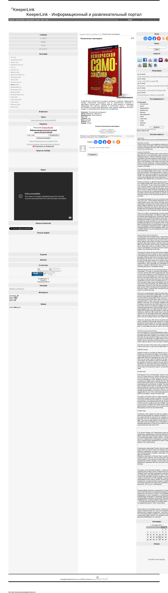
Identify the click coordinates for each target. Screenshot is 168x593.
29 (163, 539)
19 (153, 537)
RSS (46, 19)
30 (166, 539)
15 (163, 534)
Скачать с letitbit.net (107, 129)
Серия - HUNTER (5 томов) (146, 81)
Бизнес (13, 62)
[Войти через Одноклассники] (118, 142)
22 (163, 537)
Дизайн (13, 72)
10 (147, 534)
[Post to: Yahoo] (160, 60)
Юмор (13, 107)
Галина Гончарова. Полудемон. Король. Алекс (152, 76)
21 (100, 34)
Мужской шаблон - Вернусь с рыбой (149, 95)
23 (166, 537)
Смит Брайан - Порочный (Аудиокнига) (150, 90)
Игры (12, 79)
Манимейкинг (15, 87)
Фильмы (13, 104)
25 (150, 539)
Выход (37, 19)
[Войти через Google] (114, 142)
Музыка (13, 92)
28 (160, 539)
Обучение (14, 99)
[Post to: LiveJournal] (150, 65)
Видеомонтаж (15, 65)
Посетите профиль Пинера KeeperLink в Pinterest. (43, 144)
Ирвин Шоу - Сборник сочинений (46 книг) (151, 85)
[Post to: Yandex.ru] (139, 65)
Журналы (14, 77)
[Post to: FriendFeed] (155, 60)
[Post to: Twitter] (139, 60)
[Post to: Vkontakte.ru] (155, 65)
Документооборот (17, 74)
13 (157, 534)
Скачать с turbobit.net (107, 132)
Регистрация (30, 19)
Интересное (15, 82)
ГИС (12, 67)
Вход (42, 19)
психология (91, 137)
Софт (12, 102)
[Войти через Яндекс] (109, 142)
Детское (13, 70)
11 (150, 534)
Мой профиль (20, 19)
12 (153, 534)
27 (157, 539)
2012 (88, 34)
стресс (96, 137)
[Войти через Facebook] (105, 142)
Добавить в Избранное (16, 289)
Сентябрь (94, 34)
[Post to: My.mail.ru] (145, 65)
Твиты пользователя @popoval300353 (43, 120)
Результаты (141, 129)
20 (157, 537)
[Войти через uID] (96, 142)
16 (166, 534)
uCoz (94, 579)
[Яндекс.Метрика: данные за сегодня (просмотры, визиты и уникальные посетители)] (43, 270)
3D (12, 57)
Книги (12, 84)
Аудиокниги (14, 60)
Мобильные (15, 89)
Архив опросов (151, 129)
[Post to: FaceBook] (145, 60)
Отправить (92, 155)
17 (147, 537)
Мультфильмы (15, 94)
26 (153, 539)
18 (150, 537)
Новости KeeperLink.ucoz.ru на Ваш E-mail (43, 141)
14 (160, 534)
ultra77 (108, 136)
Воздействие (117, 136)
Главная (11, 19)
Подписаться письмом (43, 138)
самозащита (83, 137)
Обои (12, 97)
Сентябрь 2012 (157, 525)
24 (147, 539)
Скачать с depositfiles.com (107, 131)
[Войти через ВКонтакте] (100, 142)
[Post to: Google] (150, 60)
